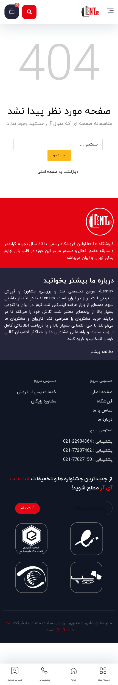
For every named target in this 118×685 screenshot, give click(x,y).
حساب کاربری (15, 680)
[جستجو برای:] (59, 144)
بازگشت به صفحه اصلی (57, 171)
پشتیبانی (44, 680)
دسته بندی (103, 680)
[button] (29, 12)
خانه (74, 680)
